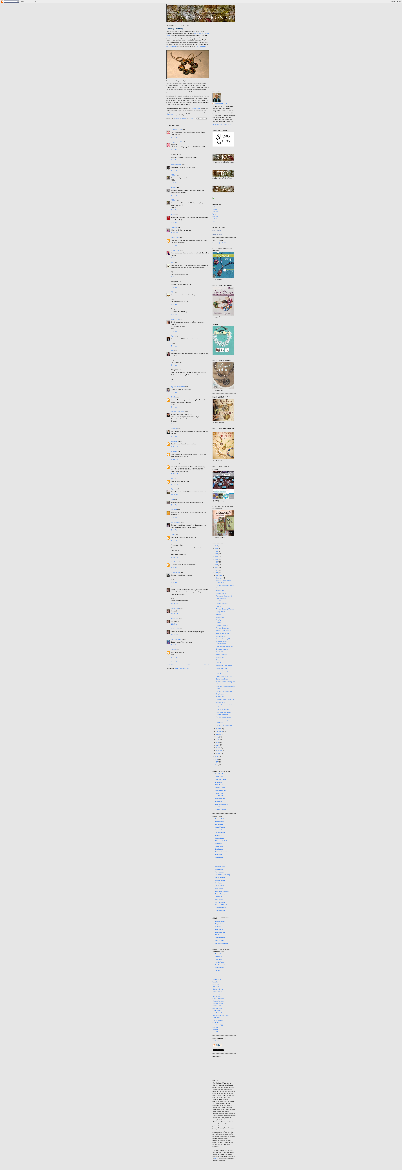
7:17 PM (174, 170)
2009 (216, 756)
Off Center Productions (222, 841)
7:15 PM (174, 160)
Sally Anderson (175, 522)
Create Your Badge (217, 234)
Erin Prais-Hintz (220, 902)
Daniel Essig (216, 994)
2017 (216, 554)
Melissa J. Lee (219, 954)
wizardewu (174, 441)
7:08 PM (174, 149)
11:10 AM (174, 484)
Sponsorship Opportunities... (224, 665)
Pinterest (215, 209)
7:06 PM (174, 137)
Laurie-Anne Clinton (221, 943)
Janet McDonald (217, 1013)
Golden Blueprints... (222, 654)
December (219, 575)
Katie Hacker (219, 849)
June (218, 739)
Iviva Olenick (219, 796)
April (218, 745)
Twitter (214, 214)
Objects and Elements (222, 891)
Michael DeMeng (218, 989)
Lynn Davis (218, 896)
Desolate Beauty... (221, 593)
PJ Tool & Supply (218, 1025)
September (219, 731)
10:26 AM (174, 614)
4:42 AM (174, 258)
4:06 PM (174, 517)
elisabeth (174, 428)
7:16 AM (174, 346)
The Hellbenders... (221, 601)
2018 (216, 551)
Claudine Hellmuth (221, 852)
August (218, 734)
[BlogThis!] (200, 119)
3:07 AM (174, 245)
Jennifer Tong (219, 962)
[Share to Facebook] (204, 119)
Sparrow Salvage (220, 809)
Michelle (173, 175)
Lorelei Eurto (175, 237)
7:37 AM (174, 382)
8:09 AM (174, 407)
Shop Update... (220, 620)
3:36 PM (174, 567)
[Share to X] (202, 119)
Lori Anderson (219, 885)
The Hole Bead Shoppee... (224, 717)
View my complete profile (222, 124)
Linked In (215, 219)
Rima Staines (219, 888)
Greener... (219, 614)
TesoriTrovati (175, 319)
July (217, 737)
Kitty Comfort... (220, 702)
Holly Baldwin (219, 924)
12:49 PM (174, 494)
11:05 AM (174, 474)
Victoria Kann (217, 1006)
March (218, 748)
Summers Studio (220, 907)
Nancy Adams (219, 821)
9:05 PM (174, 222)
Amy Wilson (219, 807)
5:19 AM (174, 314)
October (219, 729)
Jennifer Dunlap (217, 991)
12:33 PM (174, 557)
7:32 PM (174, 657)
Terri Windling (219, 869)
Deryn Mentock (219, 872)
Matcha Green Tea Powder (221, 1015)
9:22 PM (174, 540)
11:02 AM (174, 446)
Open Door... (220, 606)
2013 (216, 565)
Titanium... (219, 673)
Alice (172, 262)
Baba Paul (218, 935)
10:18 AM (174, 603)
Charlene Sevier (220, 921)
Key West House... (221, 652)
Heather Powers (220, 894)
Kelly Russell (219, 857)
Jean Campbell (219, 967)
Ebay (214, 221)
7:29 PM (174, 183)
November (219, 578)
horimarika (174, 227)
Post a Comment (171, 662)
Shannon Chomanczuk (178, 412)
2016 (216, 556)
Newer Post (169, 665)
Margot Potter (219, 793)
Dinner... (218, 660)
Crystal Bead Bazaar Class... (225, 676)
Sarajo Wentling (220, 827)
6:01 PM (174, 530)
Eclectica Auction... (222, 649)
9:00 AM (174, 424)
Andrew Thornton (221, 103)
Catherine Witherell (221, 905)
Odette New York (220, 785)
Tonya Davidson (220, 877)
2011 (216, 570)
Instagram (216, 207)
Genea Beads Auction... (223, 633)
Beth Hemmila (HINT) (221, 804)
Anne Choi (216, 984)
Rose (172, 336)
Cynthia (173, 489)
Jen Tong (215, 1029)
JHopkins (174, 562)
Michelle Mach (219, 819)
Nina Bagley (218, 782)
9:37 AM (174, 436)
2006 (216, 765)
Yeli (172, 478)
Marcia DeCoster (220, 866)
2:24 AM (174, 582)
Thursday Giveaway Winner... (225, 585)
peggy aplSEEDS (176, 129)
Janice (173, 535)
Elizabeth (174, 509)
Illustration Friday (218, 1003)
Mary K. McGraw (176, 639)
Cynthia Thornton (220, 790)
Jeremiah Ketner (217, 1008)
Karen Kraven (217, 1010)
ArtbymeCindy (175, 572)
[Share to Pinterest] (206, 119)
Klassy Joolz (175, 587)
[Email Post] (195, 118)
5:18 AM (174, 287)
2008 (216, 759)
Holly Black (218, 854)
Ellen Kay (218, 926)
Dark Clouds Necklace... (223, 709)
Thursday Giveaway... (222, 603)
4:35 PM (174, 645)
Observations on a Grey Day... (225, 646)
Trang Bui (215, 982)
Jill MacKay (218, 956)
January (219, 753)
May (217, 742)
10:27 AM (174, 624)
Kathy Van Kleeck (220, 779)
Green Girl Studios (218, 998)
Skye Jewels (219, 899)
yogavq (173, 649)
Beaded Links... (220, 590)
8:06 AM (174, 392)
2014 (216, 562)
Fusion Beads (217, 996)
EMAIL (216, 1158)
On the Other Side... (222, 679)
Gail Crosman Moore (221, 965)
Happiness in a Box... (222, 625)
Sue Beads (218, 883)
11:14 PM (174, 233)
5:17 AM (174, 277)
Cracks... (218, 588)
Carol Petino (216, 1022)
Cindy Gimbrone (220, 910)
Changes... (219, 622)
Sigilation (215, 1027)
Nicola (173, 215)
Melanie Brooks (220, 798)
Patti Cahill (218, 959)
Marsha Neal (219, 846)
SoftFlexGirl (218, 835)
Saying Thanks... (221, 612)
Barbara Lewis (219, 838)
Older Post (206, 665)
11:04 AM (174, 459)
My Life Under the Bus (178, 387)
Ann (172, 351)
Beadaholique (217, 979)
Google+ (215, 216)
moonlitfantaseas (176, 164)
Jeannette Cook (220, 937)
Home (188, 665)
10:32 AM (174, 634)
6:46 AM (174, 331)
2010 (216, 573)
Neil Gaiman (219, 824)
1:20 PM (174, 505)
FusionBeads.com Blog (222, 875)
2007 (216, 762)
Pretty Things (175, 250)
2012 (216, 567)
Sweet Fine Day (220, 774)
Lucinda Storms (220, 832)
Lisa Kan (217, 970)
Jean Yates (218, 843)
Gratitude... (219, 662)
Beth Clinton (219, 929)
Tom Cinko (216, 986)
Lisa (172, 499)
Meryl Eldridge (219, 940)
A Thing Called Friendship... (224, 631)
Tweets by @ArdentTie (219, 243)
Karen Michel (219, 830)
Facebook (215, 212)
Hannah (173, 187)
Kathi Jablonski (220, 932)
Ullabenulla (218, 801)
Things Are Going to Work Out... (225, 699)
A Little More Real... (222, 668)
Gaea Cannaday (220, 880)
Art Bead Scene (220, 787)
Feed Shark (216, 1041)
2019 (216, 548)
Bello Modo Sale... (221, 636)
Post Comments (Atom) (182, 668)
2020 (216, 545)
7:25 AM (174, 365)
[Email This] (198, 119)
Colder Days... (220, 722)
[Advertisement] (224, 54)
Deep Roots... (220, 694)
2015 (216, 559)
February (219, 750)
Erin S (173, 397)
